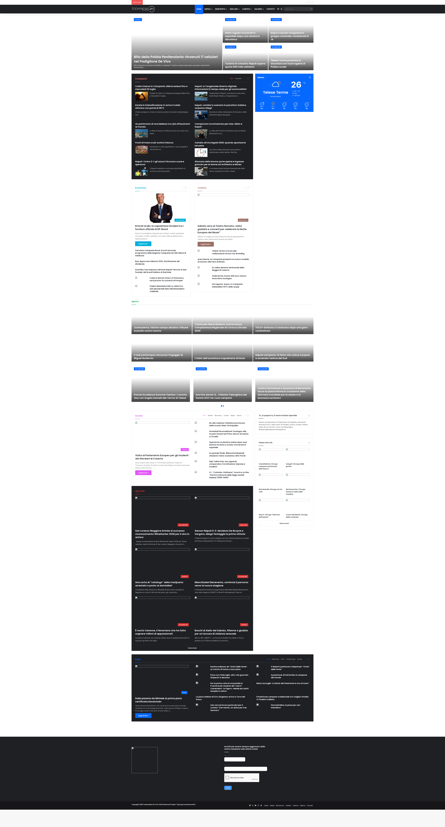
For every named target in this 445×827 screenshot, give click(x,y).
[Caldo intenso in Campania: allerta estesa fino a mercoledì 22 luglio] (141, 96)
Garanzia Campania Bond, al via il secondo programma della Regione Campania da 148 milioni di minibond (160, 253)
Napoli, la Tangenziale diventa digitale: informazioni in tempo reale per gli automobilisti (220, 88)
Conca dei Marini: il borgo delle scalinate (297, 516)
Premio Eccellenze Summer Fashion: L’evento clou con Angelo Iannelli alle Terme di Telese (160, 396)
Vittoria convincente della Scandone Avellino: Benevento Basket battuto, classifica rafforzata (161, 355)
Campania (238, 78)
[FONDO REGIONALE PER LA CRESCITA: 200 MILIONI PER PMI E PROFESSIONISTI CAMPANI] (136, 286)
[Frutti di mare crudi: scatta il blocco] (141, 149)
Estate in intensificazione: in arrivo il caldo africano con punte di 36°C (157, 106)
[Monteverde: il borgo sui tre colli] (271, 480)
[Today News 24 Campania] (143, 9)
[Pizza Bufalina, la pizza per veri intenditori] (257, 705)
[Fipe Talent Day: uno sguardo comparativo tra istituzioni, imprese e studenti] (196, 461)
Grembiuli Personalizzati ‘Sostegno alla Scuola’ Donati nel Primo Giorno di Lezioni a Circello (228, 434)
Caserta (246, 9)
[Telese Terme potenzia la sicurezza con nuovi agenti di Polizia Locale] (291, 56)
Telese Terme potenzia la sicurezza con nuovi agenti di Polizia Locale (288, 63)
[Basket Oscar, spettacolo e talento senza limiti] (222, 320)
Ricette (299, 659)
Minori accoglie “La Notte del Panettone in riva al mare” (282, 683)
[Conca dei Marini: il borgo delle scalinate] (298, 505)
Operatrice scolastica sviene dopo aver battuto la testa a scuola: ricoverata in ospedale (228, 445)
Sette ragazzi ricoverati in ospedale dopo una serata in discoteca (242, 36)
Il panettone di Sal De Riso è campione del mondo (289, 676)
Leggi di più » (143, 244)
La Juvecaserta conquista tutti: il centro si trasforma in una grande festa (159, 329)
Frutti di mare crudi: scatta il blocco (154, 142)
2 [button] (223, 405)
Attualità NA (230, 47)
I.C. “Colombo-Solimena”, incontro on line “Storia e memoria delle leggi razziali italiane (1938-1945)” (229, 475)
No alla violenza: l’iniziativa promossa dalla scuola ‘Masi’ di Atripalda (227, 424)
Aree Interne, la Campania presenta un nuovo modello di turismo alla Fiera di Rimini (223, 260)
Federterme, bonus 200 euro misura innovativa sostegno (229, 277)
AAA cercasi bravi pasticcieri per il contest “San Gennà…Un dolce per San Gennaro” (228, 708)
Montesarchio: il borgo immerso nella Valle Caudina (295, 491)
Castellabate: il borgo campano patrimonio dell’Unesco (268, 466)
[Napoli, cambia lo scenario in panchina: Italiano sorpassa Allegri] (201, 115)
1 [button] (221, 406)
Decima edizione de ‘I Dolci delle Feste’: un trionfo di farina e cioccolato (228, 668)
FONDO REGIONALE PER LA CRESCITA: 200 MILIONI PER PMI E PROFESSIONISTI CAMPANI (167, 289)
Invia (228, 788)
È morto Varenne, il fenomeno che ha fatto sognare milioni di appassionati (160, 632)
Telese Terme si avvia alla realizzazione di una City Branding (228, 252)
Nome (227, 755)
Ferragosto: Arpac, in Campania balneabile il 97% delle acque (227, 285)
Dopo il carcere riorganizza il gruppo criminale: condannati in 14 (290, 36)
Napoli (208, 9)
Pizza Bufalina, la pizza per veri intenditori (285, 706)
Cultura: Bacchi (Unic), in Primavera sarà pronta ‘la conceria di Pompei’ (167, 279)
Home (198, 9)
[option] (222, 43)
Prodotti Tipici (291, 659)
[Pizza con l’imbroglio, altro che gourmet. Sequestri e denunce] (197, 674)
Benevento (220, 9)
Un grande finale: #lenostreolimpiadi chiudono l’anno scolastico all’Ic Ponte (227, 454)
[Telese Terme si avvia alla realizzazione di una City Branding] (199, 250)
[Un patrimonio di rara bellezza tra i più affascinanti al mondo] (141, 133)
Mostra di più (284, 523)
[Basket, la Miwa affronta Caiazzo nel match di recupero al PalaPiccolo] (283, 348)
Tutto (231, 78)
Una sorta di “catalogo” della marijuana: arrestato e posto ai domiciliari (159, 584)
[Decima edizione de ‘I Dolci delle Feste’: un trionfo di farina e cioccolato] (197, 666)
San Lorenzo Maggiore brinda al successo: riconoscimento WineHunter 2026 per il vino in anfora (162, 534)
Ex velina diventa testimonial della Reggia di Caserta (228, 268)
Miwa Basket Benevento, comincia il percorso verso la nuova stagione (221, 584)
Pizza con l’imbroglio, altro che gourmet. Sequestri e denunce (229, 676)
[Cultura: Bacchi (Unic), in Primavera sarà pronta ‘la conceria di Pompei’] (136, 277)
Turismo (202, 187)
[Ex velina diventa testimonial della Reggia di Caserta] (199, 267)
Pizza (283, 659)
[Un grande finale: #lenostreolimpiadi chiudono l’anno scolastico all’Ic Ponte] (196, 453)
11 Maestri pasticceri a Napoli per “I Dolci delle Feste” (290, 668)
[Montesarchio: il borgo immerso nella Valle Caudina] (298, 480)
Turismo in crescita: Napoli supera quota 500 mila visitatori (245, 65)
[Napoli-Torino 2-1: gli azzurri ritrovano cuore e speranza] (141, 171)
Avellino (234, 9)
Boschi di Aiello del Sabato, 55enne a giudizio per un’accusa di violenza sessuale (173, 2)
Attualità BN (276, 47)
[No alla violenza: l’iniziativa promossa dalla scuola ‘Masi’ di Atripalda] (196, 422)
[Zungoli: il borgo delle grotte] (298, 455)
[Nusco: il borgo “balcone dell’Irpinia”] (271, 505)
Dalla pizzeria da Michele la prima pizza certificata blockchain (158, 700)
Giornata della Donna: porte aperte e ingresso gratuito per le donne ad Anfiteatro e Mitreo (219, 163)
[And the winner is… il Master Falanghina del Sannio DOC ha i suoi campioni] (222, 383)
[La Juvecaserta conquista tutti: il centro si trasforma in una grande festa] (162, 320)
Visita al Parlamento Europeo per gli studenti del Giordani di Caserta (161, 457)
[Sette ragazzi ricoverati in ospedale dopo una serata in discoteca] (245, 29)
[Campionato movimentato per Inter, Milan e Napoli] (201, 133)
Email (227, 765)
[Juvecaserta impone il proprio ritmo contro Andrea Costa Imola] (222, 348)
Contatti (271, 9)
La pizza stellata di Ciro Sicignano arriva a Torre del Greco (220, 698)
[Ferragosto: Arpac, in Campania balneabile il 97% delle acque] (199, 284)
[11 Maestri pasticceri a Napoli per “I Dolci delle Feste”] (257, 666)
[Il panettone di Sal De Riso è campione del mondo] (257, 674)
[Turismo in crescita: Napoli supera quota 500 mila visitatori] (245, 56)
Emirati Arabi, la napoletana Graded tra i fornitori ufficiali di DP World (159, 227)
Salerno (258, 9)
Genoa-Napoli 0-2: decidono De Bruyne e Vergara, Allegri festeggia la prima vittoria (220, 532)
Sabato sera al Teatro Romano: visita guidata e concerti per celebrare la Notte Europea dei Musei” (222, 229)
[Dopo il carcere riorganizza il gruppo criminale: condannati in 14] (291, 29)
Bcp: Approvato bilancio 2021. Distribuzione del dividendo (157, 262)
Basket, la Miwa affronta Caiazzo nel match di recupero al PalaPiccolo (282, 356)
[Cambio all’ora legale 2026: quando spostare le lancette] (201, 152)
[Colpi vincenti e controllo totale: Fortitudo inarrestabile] (283, 320)
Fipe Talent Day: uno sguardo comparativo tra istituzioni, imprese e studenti (227, 464)
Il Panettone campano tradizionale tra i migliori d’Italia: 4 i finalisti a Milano (282, 698)
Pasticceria (275, 659)
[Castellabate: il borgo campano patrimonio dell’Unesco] (271, 455)
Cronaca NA (230, 19)
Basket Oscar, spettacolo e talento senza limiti (222, 330)
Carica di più (192, 648)
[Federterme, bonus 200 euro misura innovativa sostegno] (199, 275)
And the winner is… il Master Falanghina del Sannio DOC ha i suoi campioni (221, 396)
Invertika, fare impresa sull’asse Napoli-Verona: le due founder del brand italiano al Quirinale (160, 271)
